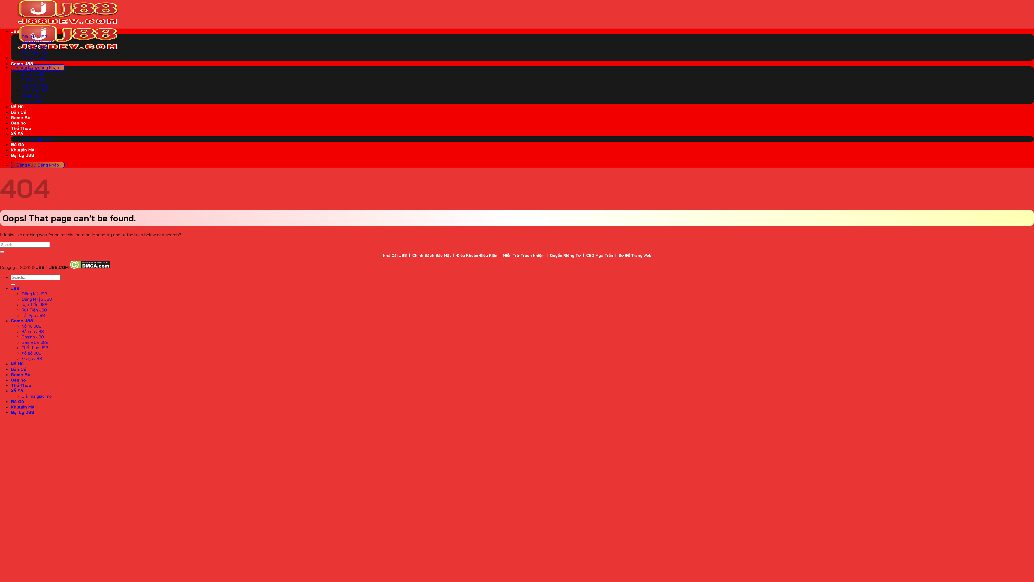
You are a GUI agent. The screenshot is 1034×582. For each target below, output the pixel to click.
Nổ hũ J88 (31, 69)
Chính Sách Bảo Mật (431, 255)
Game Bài (21, 117)
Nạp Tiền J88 (34, 47)
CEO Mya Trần (599, 255)
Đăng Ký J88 (34, 36)
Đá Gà (17, 144)
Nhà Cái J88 (395, 255)
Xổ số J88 (31, 96)
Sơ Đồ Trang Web (635, 255)
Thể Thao (21, 128)
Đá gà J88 (32, 101)
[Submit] (2, 252)
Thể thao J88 (35, 90)
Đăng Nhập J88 (37, 42)
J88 (15, 31)
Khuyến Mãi (23, 150)
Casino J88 (33, 79)
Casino (18, 123)
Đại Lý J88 (22, 155)
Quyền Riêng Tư (565, 255)
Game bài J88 (35, 85)
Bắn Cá (18, 112)
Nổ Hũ (17, 106)
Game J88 (22, 63)
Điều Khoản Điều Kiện (476, 255)
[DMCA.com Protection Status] (90, 267)
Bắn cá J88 (33, 74)
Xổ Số (17, 133)
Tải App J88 (33, 58)
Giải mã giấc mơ (37, 139)
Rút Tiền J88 (34, 53)
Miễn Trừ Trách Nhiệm (523, 255)
